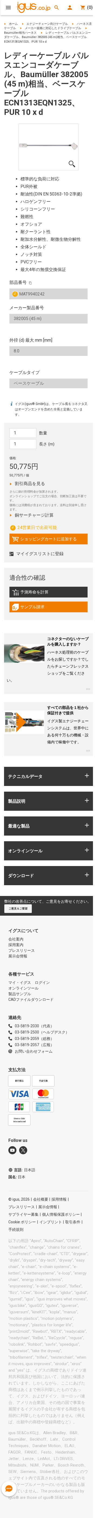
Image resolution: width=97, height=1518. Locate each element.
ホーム (13, 24)
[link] (48, 594)
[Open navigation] (8, 7)
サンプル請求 (34, 608)
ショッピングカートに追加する (44, 540)
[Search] (56, 7)
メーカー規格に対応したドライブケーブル (53, 28)
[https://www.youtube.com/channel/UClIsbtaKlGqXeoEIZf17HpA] (12, 1150)
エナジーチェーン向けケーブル (47, 24)
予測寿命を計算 (41, 593)
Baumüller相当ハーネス (20, 33)
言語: (24, 1170)
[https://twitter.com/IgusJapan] (23, 1150)
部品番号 (18, 282)
